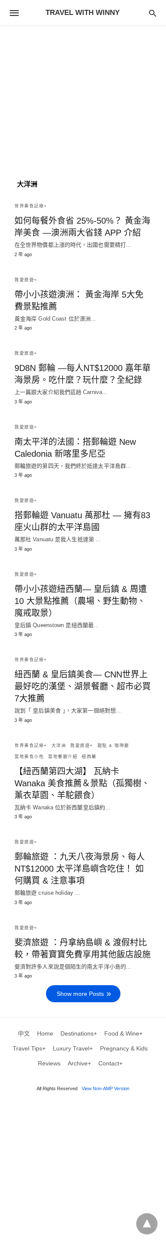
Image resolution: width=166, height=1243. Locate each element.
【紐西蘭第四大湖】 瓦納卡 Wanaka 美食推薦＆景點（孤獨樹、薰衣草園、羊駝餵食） (82, 783)
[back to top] (146, 1223)
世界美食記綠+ (30, 206)
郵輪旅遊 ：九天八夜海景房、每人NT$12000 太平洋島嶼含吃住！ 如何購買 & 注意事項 (79, 868)
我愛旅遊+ (25, 279)
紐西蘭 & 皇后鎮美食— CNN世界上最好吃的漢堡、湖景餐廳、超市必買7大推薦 (82, 686)
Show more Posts (80, 993)
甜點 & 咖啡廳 (113, 745)
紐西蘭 (89, 756)
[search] (152, 13)
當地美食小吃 (29, 756)
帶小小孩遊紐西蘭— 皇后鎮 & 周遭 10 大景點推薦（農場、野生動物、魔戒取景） (80, 601)
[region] (83, 98)
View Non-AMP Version (105, 1088)
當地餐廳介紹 (62, 756)
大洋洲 (59, 745)
